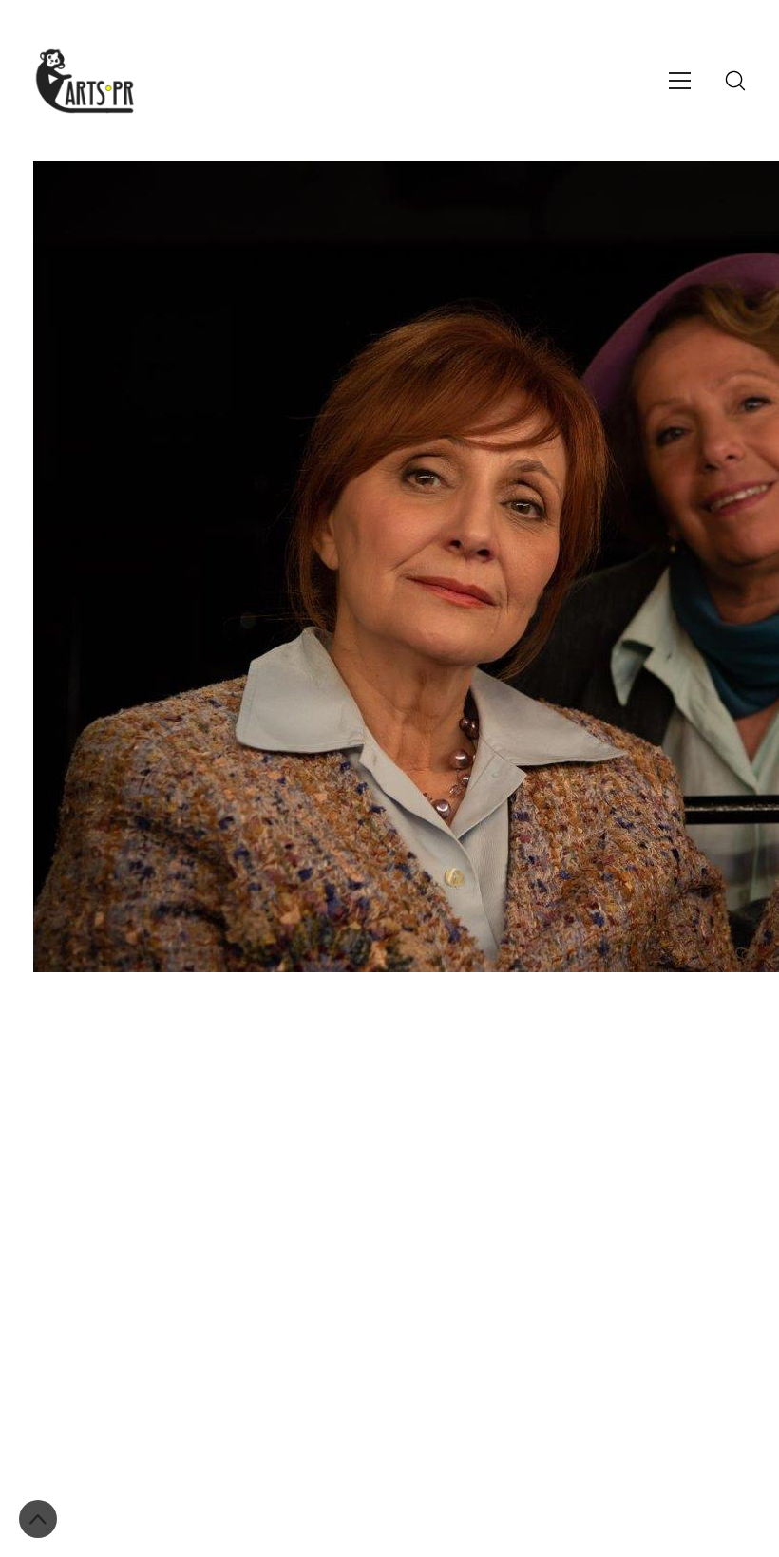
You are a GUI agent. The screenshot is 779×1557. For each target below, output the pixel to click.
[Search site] (735, 80)
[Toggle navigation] (679, 80)
